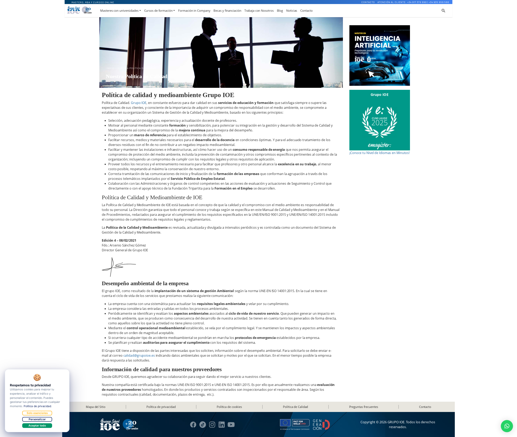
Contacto (368, 2)
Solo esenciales (37, 413)
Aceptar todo (37, 425)
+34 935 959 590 (439, 2)
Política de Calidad (295, 407)
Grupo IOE (138, 103)
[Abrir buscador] (443, 10)
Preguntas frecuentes (363, 407)
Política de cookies (229, 407)
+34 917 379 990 (417, 2)
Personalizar (37, 419)
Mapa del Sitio (95, 407)
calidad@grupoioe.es (139, 355)
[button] (507, 426)
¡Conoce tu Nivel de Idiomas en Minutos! (379, 153)
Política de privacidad (161, 407)
